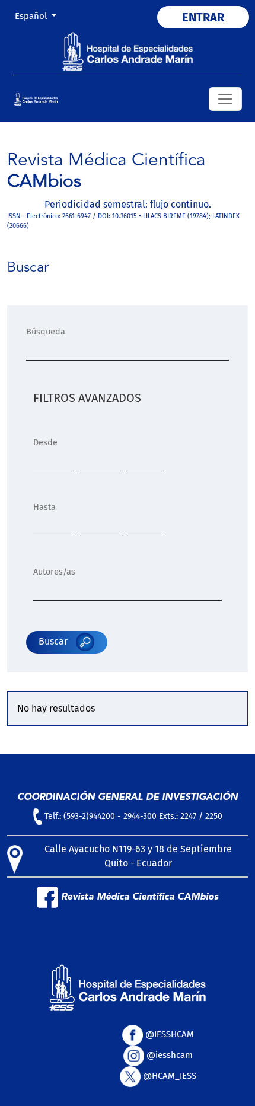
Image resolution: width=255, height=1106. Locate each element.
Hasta (44, 507)
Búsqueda (45, 332)
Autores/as (54, 572)
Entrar (203, 17)
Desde (45, 443)
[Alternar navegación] (225, 99)
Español (39, 15)
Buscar (54, 641)
